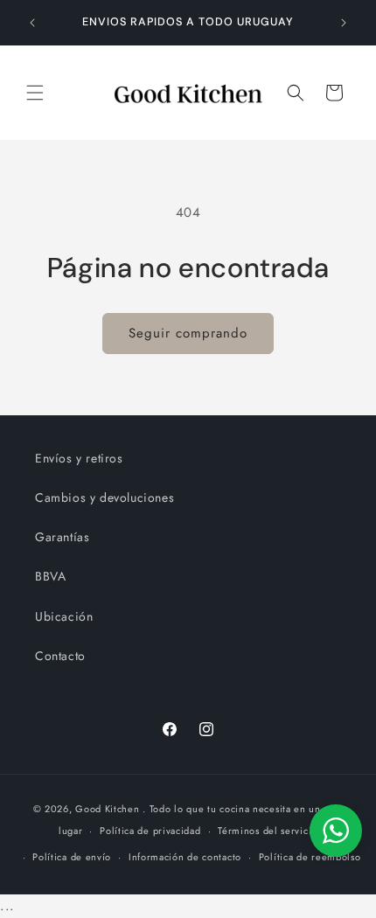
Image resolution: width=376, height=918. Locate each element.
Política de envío (71, 857)
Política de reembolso (310, 857)
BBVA (50, 576)
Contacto (60, 655)
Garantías (62, 537)
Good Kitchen (107, 809)
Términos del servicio (267, 831)
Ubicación (64, 616)
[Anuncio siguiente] (343, 22)
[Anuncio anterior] (32, 22)
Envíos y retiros (79, 458)
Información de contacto (185, 857)
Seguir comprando (188, 333)
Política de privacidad (150, 831)
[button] (35, 92)
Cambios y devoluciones (104, 497)
